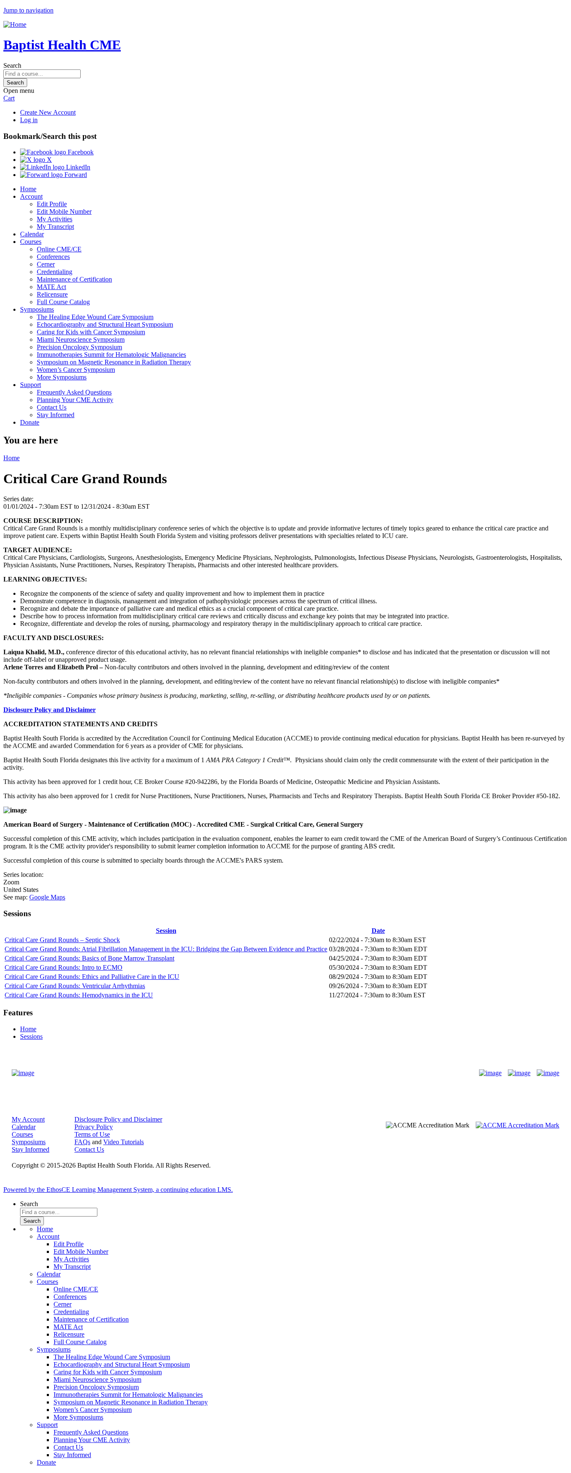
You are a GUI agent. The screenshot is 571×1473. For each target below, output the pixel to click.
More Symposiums (62, 377)
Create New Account (48, 112)
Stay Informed (55, 414)
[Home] (14, 24)
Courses (30, 241)
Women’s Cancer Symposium (76, 369)
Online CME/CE (59, 249)
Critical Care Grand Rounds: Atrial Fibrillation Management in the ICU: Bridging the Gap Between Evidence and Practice (166, 949)
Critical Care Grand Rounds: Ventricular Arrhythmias (75, 985)
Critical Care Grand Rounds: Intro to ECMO (63, 967)
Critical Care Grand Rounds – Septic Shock (62, 939)
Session (166, 930)
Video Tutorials (123, 1141)
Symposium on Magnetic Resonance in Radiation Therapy (114, 362)
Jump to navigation (28, 10)
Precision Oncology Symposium (79, 347)
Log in (29, 119)
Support (30, 384)
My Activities (54, 219)
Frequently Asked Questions (74, 392)
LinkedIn (77, 167)
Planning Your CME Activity (75, 399)
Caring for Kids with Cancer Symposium (91, 332)
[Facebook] (490, 1073)
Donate (29, 422)
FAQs (82, 1141)
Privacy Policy (93, 1126)
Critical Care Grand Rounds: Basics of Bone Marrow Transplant (89, 958)
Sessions (31, 1036)
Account (31, 196)
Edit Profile (52, 204)
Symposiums (37, 309)
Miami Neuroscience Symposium (81, 339)
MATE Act (51, 286)
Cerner (46, 264)
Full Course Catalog (63, 301)
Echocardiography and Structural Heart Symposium (105, 324)
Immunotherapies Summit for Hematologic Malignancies (111, 354)
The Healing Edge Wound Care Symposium (95, 316)
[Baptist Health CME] (23, 1073)
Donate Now (259, 1073)
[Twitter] (519, 1073)
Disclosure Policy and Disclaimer (49, 709)
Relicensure (52, 294)
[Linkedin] (548, 1073)
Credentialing (54, 271)
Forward (75, 174)
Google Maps (47, 897)
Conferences (53, 256)
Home (28, 188)
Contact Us (51, 407)
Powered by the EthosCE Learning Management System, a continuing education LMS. (118, 1189)
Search (12, 65)
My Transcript (55, 226)
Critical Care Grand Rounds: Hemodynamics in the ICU (79, 995)
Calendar (32, 234)
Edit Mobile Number (64, 211)
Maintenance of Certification (74, 279)
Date (378, 930)
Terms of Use (92, 1134)
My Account (28, 1119)
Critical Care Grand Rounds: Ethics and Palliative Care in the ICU (92, 976)
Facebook (80, 152)
